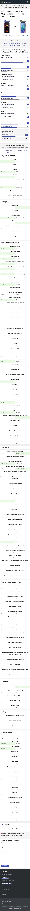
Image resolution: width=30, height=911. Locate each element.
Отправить (5, 865)
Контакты (9, 901)
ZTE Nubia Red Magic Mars (7, 57)
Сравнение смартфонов (7, 874)
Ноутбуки (4, 894)
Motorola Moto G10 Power (7, 61)
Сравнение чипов (6, 886)
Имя (2, 847)
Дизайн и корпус (7, 40)
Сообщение (4, 852)
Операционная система (15, 43)
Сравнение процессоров (8, 891)
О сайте (4, 901)
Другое (18, 45)
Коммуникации (11, 45)
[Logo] (6, 2)
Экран (13, 40)
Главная (3, 5)
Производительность (22, 40)
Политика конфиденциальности (9, 903)
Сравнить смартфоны (11, 5)
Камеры (5, 43)
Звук (5, 45)
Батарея (24, 43)
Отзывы (24, 45)
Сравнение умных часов (8, 880)
